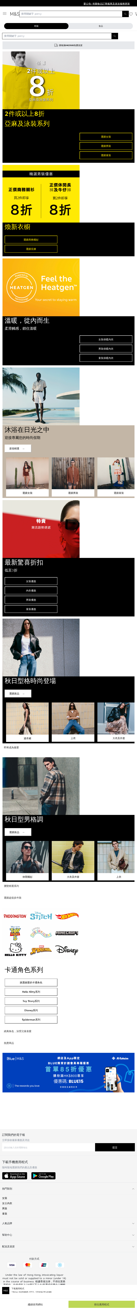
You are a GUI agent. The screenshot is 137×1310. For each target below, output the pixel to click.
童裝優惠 (31, 609)
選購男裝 (106, 146)
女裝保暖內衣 (105, 339)
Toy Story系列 (31, 1001)
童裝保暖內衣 (105, 358)
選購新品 (14, 693)
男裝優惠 (31, 599)
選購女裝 (106, 136)
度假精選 (14, 448)
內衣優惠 (31, 590)
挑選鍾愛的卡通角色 (31, 982)
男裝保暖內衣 (105, 348)
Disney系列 (31, 1010)
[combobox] (74, 14)
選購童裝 (106, 155)
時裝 (36, 26)
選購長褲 (31, 249)
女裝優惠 (31, 581)
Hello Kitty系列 (31, 991)
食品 (101, 26)
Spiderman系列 (31, 1019)
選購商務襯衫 (31, 239)
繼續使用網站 (35, 1304)
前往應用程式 (101, 1304)
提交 (114, 1147)
